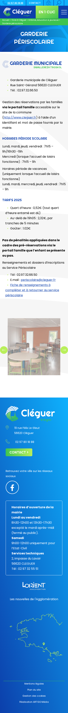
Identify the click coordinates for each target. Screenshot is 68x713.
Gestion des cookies (34, 695)
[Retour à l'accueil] (17, 12)
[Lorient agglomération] (34, 586)
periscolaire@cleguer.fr (38, 280)
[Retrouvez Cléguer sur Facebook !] (12, 487)
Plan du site (34, 689)
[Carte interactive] (49, 3)
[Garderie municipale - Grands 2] (34, 346)
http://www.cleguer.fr (20, 117)
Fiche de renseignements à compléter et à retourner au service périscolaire (32, 290)
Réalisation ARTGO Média (34, 702)
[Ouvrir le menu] (64, 12)
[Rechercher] (59, 3)
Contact (35, 3)
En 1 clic (47, 12)
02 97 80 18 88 (15, 3)
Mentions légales (34, 683)
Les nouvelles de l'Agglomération (34, 599)
